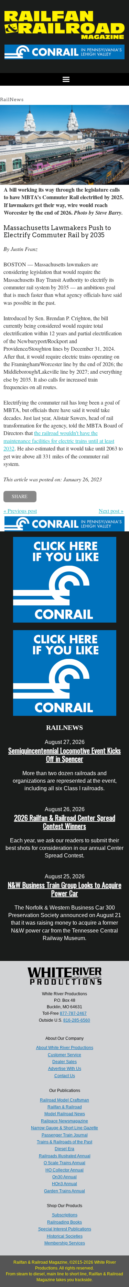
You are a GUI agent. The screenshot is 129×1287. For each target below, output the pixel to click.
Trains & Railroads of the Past (64, 1142)
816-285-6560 (76, 1020)
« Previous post (20, 510)
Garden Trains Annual (64, 1191)
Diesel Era (64, 1148)
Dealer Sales (64, 1061)
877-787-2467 (73, 1013)
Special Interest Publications (64, 1229)
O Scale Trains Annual (64, 1162)
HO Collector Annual (64, 1170)
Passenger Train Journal (65, 1135)
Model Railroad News (64, 1113)
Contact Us (64, 1075)
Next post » (111, 510)
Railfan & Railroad (64, 1107)
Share (20, 496)
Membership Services (64, 1243)
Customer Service (64, 1055)
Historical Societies (65, 1236)
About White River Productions (64, 1047)
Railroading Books (64, 1222)
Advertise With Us (64, 1068)
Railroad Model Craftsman (64, 1100)
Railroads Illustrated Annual (64, 1156)
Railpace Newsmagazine (64, 1121)
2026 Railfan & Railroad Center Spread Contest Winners (64, 822)
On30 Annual (64, 1177)
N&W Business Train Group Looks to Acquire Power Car (64, 889)
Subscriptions (64, 1215)
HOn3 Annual (64, 1183)
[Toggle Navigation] (64, 79)
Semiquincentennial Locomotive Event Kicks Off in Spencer (64, 754)
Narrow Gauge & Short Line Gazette (64, 1128)
